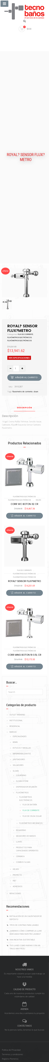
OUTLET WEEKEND (17, 714)
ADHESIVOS (17, 886)
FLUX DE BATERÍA (30, 804)
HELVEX (38, 500)
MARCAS (13, 732)
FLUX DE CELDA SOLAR (32, 816)
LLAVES (19, 841)
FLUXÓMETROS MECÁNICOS (30, 823)
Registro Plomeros (10, 1058)
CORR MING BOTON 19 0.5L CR (24, 654)
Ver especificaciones (19, 358)
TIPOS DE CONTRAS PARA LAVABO (24, 925)
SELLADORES (18, 765)
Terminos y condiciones (12, 1054)
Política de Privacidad (11, 1050)
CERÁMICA (20, 856)
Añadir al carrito (26, 377)
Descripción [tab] (24, 408)
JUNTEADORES (19, 759)
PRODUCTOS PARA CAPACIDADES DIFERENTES (27, 849)
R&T (14, 880)
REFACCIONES (15, 893)
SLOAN (16, 771)
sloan (36, 391)
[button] (24, 516)
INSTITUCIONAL (16, 720)
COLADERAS (21, 775)
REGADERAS (21, 830)
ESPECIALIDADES (20, 736)
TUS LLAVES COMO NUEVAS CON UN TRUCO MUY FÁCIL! (25, 947)
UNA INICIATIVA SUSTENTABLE (22, 939)
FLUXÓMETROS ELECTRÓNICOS (19, 337)
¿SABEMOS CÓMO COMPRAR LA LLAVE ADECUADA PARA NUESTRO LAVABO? (26, 932)
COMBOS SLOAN (23, 862)
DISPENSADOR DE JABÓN (26, 787)
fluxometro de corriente (22, 391)
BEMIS (15, 742)
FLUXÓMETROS (22, 792)
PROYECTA (17, 875)
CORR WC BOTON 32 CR (24, 504)
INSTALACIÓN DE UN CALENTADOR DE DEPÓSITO (26, 917)
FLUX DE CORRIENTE (25, 334)
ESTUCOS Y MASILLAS (22, 748)
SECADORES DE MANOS (26, 836)
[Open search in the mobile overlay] (24, 21)
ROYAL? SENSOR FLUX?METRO (24, 581)
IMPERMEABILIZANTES (22, 753)
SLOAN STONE (22, 781)
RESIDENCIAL (15, 726)
